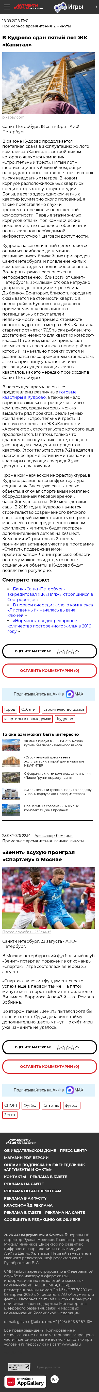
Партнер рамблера (48, 1367)
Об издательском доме (30, 1150)
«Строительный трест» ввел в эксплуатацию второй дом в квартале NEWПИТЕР (54, 761)
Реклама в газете (48, 1176)
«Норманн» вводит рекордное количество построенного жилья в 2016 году (49, 626)
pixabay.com (13, 117)
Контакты (15, 1176)
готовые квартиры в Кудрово (39, 395)
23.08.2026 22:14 (16, 835)
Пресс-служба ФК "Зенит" (26, 932)
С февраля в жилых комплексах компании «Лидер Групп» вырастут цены (57, 776)
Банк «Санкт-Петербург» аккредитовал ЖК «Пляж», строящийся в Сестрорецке (50, 594)
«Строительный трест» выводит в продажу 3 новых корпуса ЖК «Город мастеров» (58, 792)
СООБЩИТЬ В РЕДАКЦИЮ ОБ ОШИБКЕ (42, 1219)
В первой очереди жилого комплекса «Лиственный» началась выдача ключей (50, 610)
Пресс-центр (73, 1150)
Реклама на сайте (24, 1184)
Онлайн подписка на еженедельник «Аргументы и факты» (44, 1167)
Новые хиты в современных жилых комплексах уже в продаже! (51, 808)
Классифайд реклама (28, 1205)
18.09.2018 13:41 (15, 21)
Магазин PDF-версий (26, 1157)
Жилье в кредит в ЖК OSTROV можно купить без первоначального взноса (53, 743)
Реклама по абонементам (32, 1191)
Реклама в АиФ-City (25, 1198)
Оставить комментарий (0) (49, 670)
